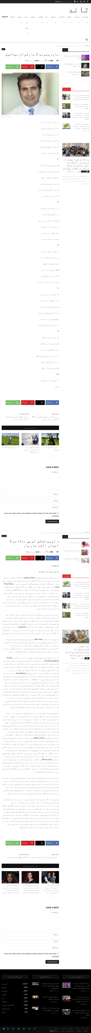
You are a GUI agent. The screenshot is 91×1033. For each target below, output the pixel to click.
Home (87, 46)
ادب (82, 46)
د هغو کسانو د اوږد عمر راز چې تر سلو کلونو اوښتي (81, 106)
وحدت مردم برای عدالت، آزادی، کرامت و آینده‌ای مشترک (81, 999)
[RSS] (13, 1029)
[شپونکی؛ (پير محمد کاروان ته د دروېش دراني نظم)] (30, 439)
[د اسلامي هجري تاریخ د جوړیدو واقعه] (35, 997)
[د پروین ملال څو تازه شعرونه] (50, 439)
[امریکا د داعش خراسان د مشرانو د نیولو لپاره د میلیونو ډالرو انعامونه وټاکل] (66, 115)
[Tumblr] (81, 1)
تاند (79, 171)
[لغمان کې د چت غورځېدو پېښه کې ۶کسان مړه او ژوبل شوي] (35, 983)
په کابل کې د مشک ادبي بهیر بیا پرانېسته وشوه (80, 1012)
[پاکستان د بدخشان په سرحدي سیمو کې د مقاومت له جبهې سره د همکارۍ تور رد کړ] (66, 126)
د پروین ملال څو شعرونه (10, 447)
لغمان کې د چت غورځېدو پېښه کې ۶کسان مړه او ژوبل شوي (50, 985)
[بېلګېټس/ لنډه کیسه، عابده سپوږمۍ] (85, 74)
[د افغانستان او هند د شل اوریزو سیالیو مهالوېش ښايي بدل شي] (66, 985)
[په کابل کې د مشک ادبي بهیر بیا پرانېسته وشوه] (66, 1012)
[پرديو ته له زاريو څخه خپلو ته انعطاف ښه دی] (35, 1008)
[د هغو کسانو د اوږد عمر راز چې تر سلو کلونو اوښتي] (66, 106)
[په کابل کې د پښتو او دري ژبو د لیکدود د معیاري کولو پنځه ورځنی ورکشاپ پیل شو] (75, 149)
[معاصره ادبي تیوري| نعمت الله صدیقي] (85, 65)
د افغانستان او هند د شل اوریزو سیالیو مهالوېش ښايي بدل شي (81, 985)
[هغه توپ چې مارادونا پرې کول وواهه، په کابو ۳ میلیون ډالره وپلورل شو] (66, 97)
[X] (77, 1)
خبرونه (66, 89)
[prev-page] (56, 457)
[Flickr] (29, 1029)
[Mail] (18, 1029)
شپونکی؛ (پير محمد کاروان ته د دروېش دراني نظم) (32, 449)
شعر (78, 46)
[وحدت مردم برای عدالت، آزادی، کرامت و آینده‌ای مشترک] (66, 998)
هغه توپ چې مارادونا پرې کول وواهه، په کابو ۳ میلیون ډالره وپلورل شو (80, 97)
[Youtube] (74, 1)
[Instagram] (84, 1)
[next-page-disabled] (84, 135)
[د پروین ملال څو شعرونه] (10, 439)
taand (37, 60)
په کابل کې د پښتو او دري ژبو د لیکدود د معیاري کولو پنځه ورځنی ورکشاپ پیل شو (76, 164)
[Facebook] (87, 1)
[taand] (46, 60)
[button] (86, 39)
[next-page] (52, 457)
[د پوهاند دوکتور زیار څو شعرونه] (85, 57)
